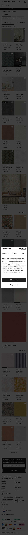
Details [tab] (14, 253)
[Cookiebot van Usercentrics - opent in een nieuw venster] (19, 249)
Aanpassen (13, 284)
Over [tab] (23, 253)
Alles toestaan (14, 279)
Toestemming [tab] (5, 253)
